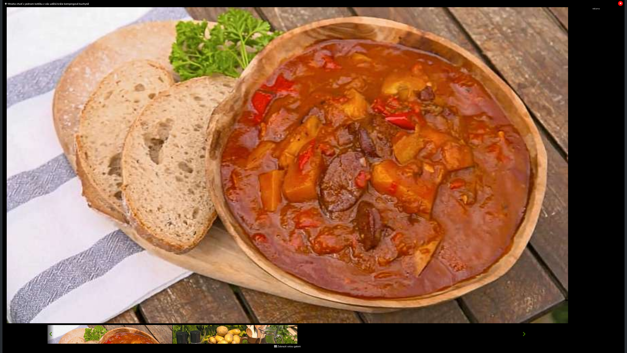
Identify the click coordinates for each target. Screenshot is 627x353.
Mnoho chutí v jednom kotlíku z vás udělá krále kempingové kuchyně (48, 4)
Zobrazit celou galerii (289, 346)
